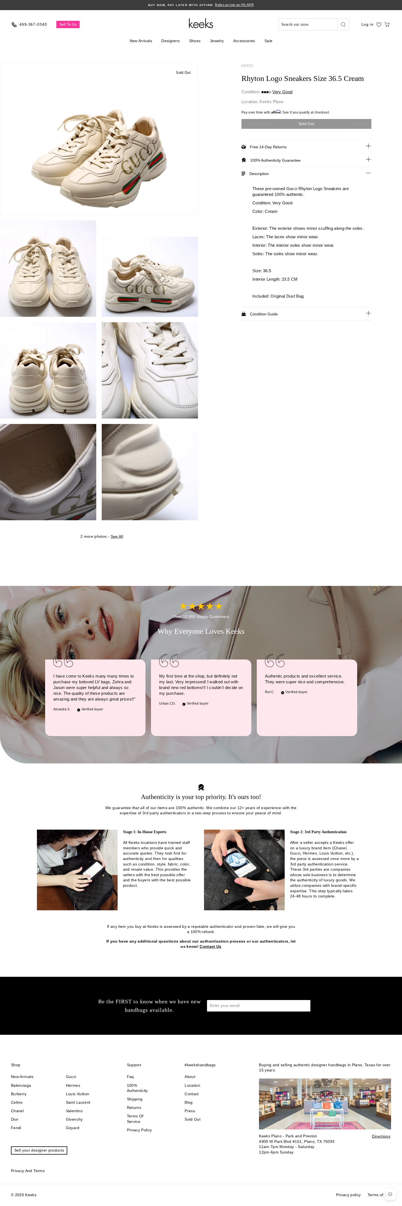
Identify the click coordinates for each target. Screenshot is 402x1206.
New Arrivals (141, 41)
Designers (170, 41)
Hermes (73, 1085)
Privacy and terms (28, 1171)
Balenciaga (21, 1085)
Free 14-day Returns (268, 147)
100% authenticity (137, 1088)
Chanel (17, 1111)
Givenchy (74, 1119)
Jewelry (217, 41)
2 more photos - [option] (101, 536)
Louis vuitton (77, 1094)
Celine (16, 1102)
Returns (134, 1107)
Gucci (247, 66)
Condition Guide (264, 314)
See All (117, 536)
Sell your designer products (39, 1150)
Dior (14, 1119)
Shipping (135, 1099)
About (190, 1076)
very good (282, 91)
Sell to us (68, 24)
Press (190, 1111)
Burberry (19, 1094)
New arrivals (22, 1076)
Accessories (244, 41)
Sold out (192, 1119)
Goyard (72, 1128)
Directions (381, 1136)
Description (259, 174)
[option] (201, 5)
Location (192, 1085)
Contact (192, 1094)
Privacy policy (139, 1130)
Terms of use (379, 1195)
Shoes (195, 41)
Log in (368, 24)
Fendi (16, 1128)
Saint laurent (78, 1102)
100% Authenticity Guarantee (275, 160)
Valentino (74, 1111)
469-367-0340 (33, 24)
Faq (130, 1076)
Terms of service (135, 1119)
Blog (189, 1102)
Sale (268, 41)
